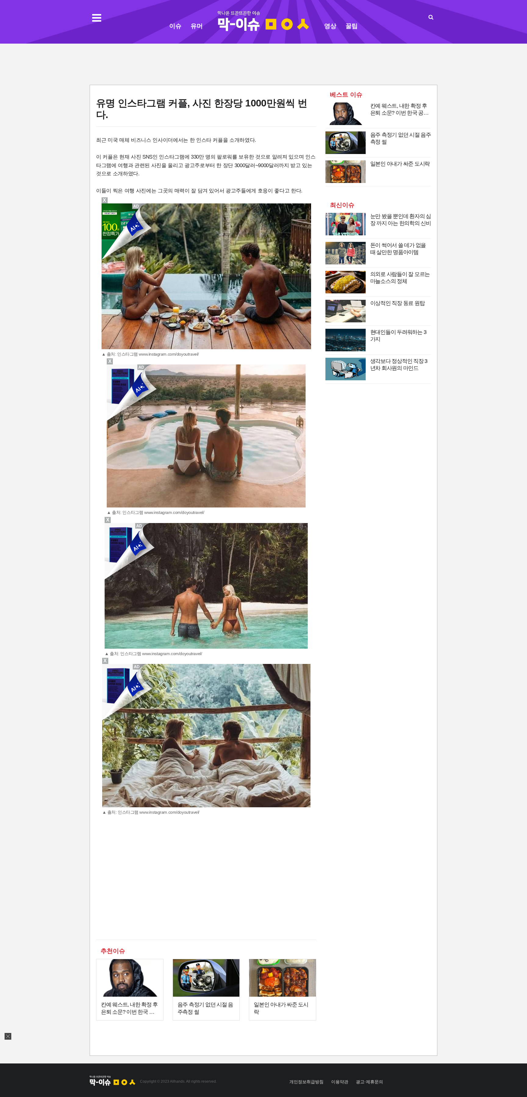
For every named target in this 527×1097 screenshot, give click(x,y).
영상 (330, 26)
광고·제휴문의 (369, 1081)
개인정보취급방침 (306, 1081)
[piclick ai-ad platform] (139, 526)
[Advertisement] (263, 63)
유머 (197, 26)
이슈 (175, 26)
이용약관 (339, 1081)
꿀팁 (352, 26)
